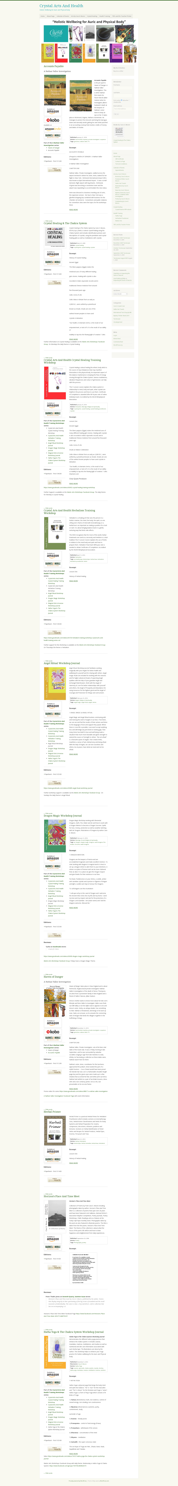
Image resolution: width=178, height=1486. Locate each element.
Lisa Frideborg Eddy (119, 278)
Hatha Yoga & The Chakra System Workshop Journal (74, 1332)
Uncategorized (118, 322)
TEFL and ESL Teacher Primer (121, 16)
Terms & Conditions (121, 164)
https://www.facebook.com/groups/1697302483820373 (67, 1466)
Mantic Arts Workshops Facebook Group (80, 492)
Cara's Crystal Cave (119, 306)
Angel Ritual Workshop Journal (62, 663)
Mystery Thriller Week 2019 (121, 316)
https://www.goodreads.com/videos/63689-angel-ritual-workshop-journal (68, 788)
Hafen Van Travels (120, 183)
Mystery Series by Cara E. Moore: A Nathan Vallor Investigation (122, 194)
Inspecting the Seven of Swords (122, 274)
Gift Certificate (119, 159)
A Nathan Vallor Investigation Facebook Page (59, 1096)
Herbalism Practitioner (122, 218)
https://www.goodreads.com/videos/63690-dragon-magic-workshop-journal (69, 956)
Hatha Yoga (118, 216)
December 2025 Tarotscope (122, 238)
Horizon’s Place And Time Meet (61, 1196)
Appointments (119, 170)
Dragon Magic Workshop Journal (63, 815)
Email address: (118, 106)
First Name (117, 85)
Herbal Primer (52, 1111)
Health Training (104, 16)
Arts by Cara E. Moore (78, 16)
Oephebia (116, 273)
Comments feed (118, 342)
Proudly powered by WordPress (77, 1481)
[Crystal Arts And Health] (89, 41)
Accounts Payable (54, 66)
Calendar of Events (63, 16)
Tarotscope (117, 319)
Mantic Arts (118, 221)
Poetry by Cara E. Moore (122, 199)
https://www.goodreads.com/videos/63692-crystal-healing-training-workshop (69, 487)
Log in (115, 335)
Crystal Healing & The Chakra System (65, 223)
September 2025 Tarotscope (122, 253)
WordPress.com (104, 1481)
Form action (117, 100)
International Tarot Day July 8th (122, 312)
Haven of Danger (53, 976)
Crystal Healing (92, 16)
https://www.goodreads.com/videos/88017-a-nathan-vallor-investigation (84, 1091)
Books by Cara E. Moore (122, 176)
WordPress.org (118, 345)
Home (43, 16)
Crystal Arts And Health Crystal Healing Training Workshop (72, 361)
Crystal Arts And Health (61, 6)
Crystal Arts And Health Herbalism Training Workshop (69, 511)
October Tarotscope (120, 248)
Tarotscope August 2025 (121, 258)
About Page (50, 16)
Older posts (48, 221)
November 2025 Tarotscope (122, 243)
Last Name (117, 92)
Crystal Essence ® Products (123, 209)
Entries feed (117, 338)
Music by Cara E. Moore (122, 190)
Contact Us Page (120, 161)
